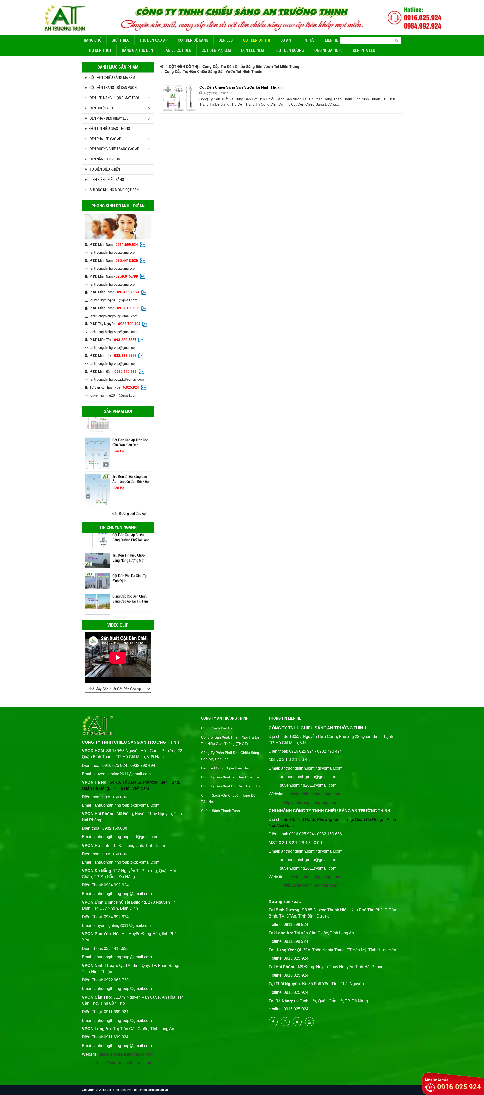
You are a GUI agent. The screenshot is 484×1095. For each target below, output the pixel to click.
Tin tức (308, 40)
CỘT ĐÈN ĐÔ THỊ (256, 40)
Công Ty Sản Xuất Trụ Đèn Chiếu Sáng (232, 777)
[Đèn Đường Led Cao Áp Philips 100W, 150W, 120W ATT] (97, 499)
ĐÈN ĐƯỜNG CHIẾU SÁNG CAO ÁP (114, 149)
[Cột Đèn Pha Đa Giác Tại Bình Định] (97, 562)
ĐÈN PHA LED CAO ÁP (105, 139)
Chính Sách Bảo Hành (219, 728)
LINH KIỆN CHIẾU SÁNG (106, 179)
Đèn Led (226, 40)
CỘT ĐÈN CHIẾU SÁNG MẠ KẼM (112, 77)
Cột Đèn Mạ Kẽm (216, 50)
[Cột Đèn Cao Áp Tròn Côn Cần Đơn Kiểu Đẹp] (97, 432)
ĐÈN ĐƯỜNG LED (101, 108)
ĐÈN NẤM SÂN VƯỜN (104, 159)
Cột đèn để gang (193, 40)
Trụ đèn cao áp (154, 40)
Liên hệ (331, 40)
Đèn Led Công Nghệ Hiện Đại (225, 768)
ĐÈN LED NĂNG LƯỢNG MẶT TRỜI (114, 98)
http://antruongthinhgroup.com (310, 802)
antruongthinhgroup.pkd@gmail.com (117, 379)
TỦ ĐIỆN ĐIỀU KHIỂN (104, 169)
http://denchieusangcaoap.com (126, 1054)
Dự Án (285, 40)
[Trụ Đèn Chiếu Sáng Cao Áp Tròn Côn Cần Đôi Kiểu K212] (97, 468)
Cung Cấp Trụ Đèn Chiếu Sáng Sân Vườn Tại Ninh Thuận (213, 71)
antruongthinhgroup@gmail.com (113, 252)
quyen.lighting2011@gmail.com (113, 300)
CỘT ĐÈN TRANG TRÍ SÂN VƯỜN (113, 87)
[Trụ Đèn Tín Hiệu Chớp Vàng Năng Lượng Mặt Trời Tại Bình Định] (97, 542)
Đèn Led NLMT (253, 50)
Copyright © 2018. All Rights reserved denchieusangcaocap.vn (125, 1090)
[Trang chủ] (161, 66)
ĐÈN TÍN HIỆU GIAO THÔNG (109, 128)
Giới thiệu (120, 40)
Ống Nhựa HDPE (328, 50)
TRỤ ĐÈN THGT (99, 50)
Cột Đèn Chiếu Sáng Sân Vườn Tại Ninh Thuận (240, 87)
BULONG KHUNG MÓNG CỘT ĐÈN (114, 190)
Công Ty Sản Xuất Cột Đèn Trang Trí (230, 786)
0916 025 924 (459, 1086)
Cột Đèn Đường (290, 50)
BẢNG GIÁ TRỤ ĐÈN (137, 50)
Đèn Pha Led (364, 50)
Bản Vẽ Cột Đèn (177, 50)
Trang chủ (91, 40)
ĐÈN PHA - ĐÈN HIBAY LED (109, 118)
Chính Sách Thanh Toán (220, 811)
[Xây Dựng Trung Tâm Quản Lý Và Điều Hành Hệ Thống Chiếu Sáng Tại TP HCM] (97, 603)
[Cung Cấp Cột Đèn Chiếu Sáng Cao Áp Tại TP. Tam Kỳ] (97, 583)
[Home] (242, 17)
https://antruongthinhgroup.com (124, 1063)
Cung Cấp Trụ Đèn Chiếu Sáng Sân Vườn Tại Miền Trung (250, 66)
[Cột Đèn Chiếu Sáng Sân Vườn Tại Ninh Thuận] (179, 98)
